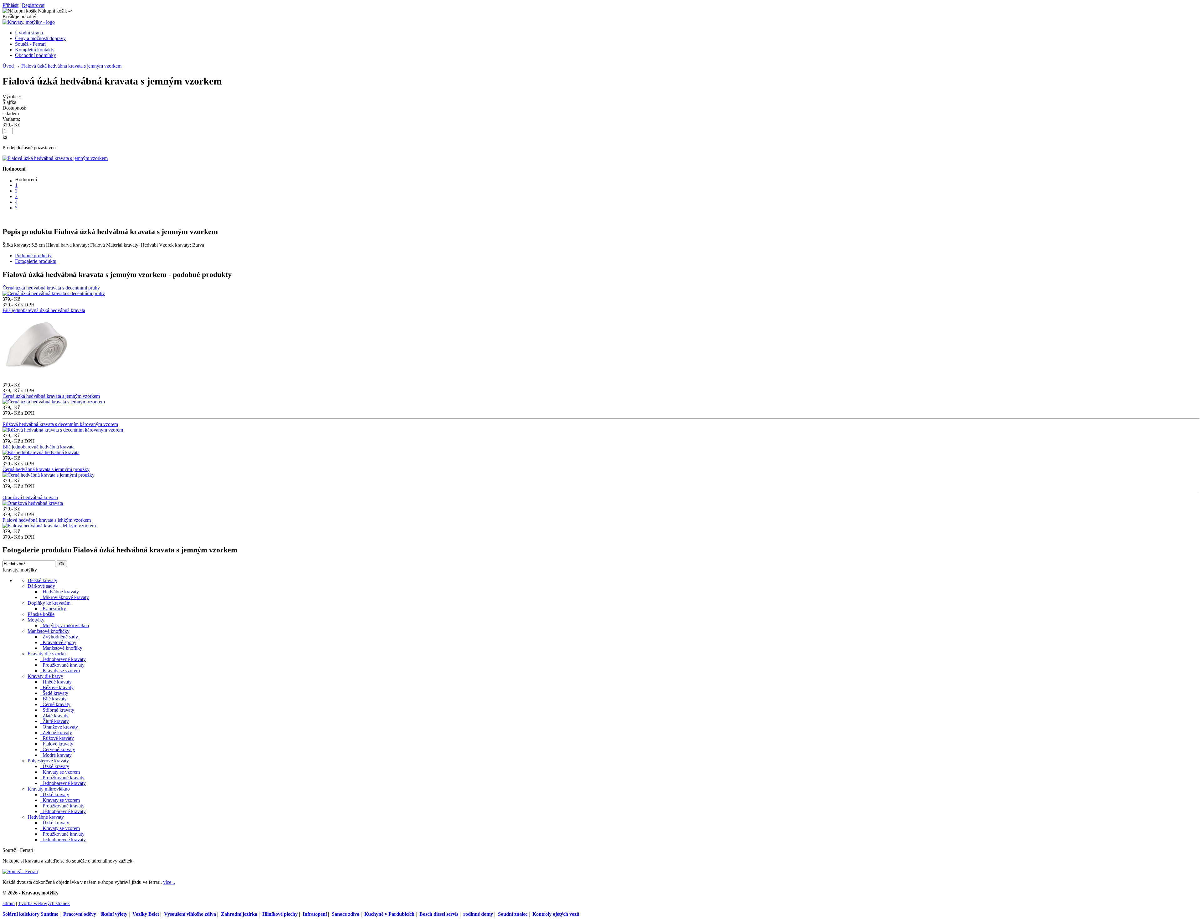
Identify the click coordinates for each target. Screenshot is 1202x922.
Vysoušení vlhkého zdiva (190, 914)
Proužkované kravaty (62, 665)
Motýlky (36, 619)
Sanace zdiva (345, 914)
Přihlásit (10, 5)
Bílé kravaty (53, 698)
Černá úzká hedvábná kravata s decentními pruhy (51, 287)
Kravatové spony (58, 642)
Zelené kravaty (56, 732)
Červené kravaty (57, 749)
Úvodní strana (29, 32)
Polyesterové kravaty (48, 760)
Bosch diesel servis (438, 914)
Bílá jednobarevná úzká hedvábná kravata (44, 310)
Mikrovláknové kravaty (64, 597)
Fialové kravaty (56, 743)
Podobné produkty (33, 255)
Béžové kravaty (57, 687)
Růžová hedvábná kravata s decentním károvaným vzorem (60, 424)
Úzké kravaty (54, 766)
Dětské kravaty (42, 580)
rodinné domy (478, 914)
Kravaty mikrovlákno (49, 788)
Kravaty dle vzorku (47, 653)
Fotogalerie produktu (35, 261)
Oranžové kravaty (59, 727)
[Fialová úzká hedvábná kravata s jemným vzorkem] (55, 158)
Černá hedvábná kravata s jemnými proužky (46, 469)
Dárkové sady (41, 586)
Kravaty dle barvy (45, 676)
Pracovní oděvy (79, 914)
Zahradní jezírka (239, 914)
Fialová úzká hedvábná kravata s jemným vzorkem (71, 66)
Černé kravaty (55, 704)
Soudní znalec (512, 914)
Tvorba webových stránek (44, 903)
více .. (169, 882)
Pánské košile (41, 614)
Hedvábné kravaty (59, 591)
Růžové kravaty (57, 738)
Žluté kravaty (54, 721)
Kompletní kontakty (34, 49)
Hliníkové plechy (280, 914)
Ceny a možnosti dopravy (40, 38)
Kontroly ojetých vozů (555, 914)
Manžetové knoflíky (61, 648)
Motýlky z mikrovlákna (64, 625)
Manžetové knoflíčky (48, 631)
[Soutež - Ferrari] (20, 871)
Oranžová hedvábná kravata (30, 497)
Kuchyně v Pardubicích (389, 914)
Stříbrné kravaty (57, 710)
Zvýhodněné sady (59, 636)
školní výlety (114, 914)
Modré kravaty (56, 755)
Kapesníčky (53, 608)
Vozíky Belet (145, 914)
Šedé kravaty (54, 693)
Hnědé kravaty (56, 681)
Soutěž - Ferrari (30, 44)
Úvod (8, 66)
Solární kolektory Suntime (30, 914)
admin (9, 903)
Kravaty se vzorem (60, 670)
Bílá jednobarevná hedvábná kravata (38, 446)
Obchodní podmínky (35, 55)
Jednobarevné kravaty (63, 659)
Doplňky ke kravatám (49, 603)
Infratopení (315, 914)
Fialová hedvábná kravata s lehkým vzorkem (47, 520)
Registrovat (33, 5)
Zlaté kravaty (54, 715)
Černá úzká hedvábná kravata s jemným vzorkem (51, 396)
